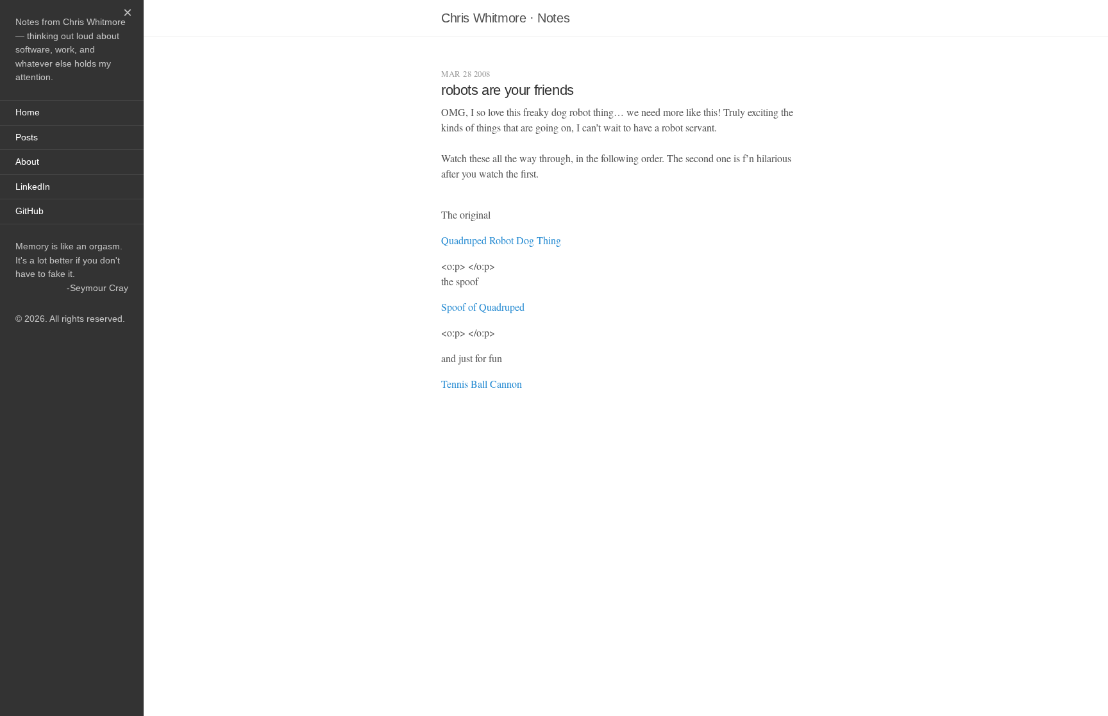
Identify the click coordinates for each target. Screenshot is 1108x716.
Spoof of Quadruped (483, 306)
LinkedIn (32, 186)
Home (27, 112)
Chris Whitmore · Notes (505, 18)
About (27, 161)
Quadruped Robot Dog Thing (501, 240)
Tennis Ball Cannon (481, 383)
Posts (26, 137)
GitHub (29, 211)
